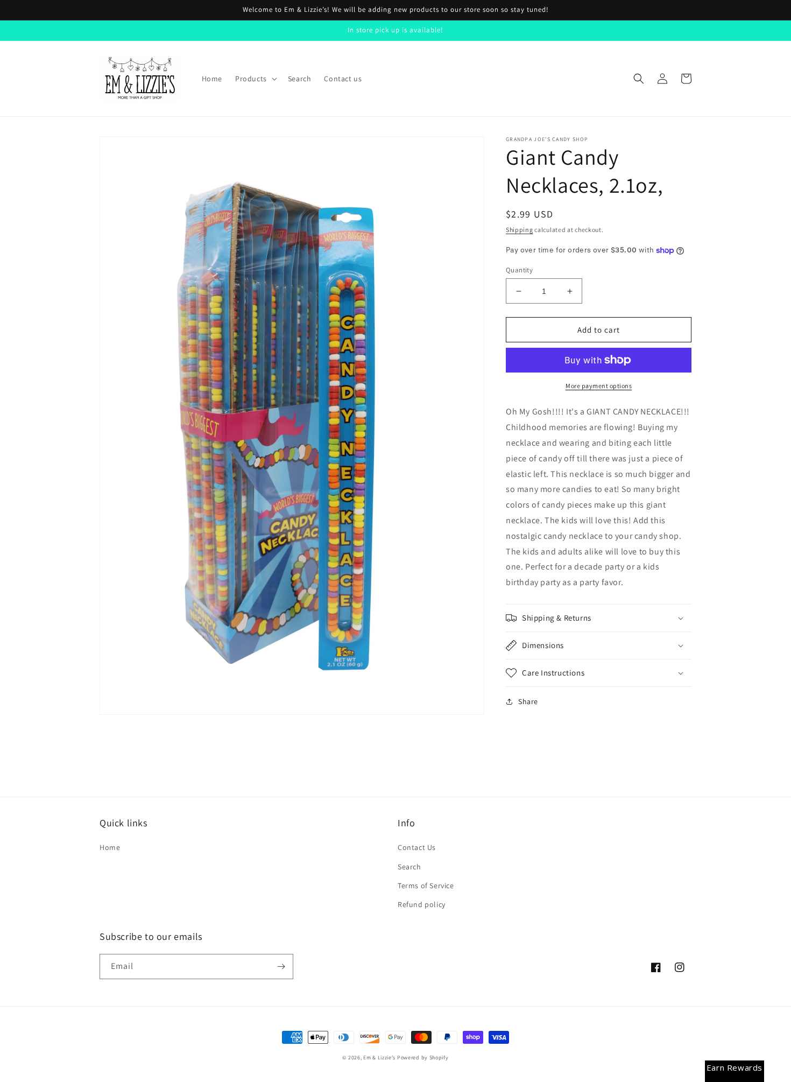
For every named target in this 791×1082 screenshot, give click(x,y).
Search (409, 867)
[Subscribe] (281, 966)
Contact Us (417, 847)
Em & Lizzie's (379, 1057)
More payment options (599, 386)
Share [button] (528, 701)
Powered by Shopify (423, 1057)
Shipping (519, 230)
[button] (255, 78)
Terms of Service (426, 885)
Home (110, 847)
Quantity (519, 270)
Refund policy (422, 904)
